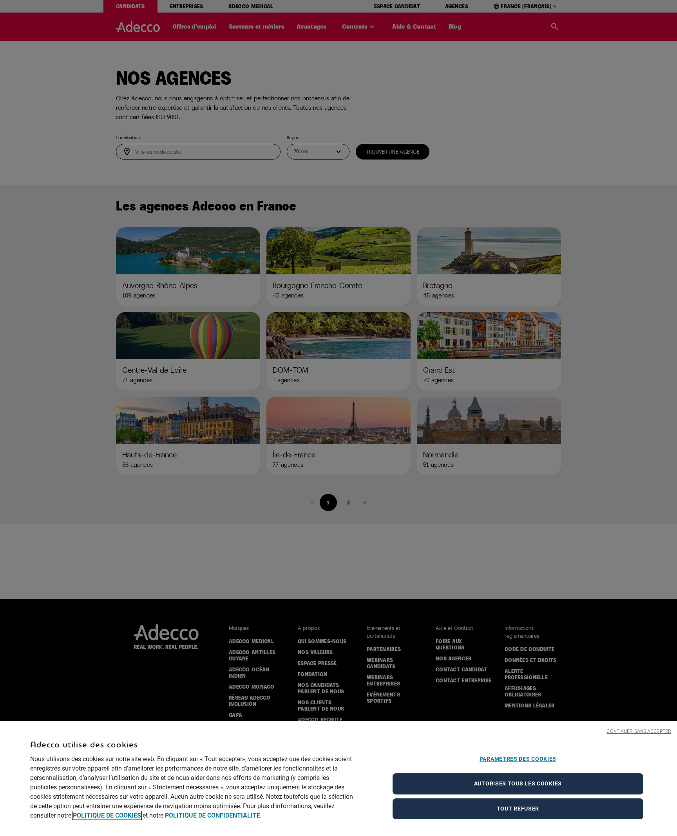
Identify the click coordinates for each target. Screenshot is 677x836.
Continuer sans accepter (638, 731)
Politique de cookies (107, 815)
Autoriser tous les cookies (518, 783)
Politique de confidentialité (212, 815)
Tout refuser (518, 808)
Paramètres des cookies (518, 759)
